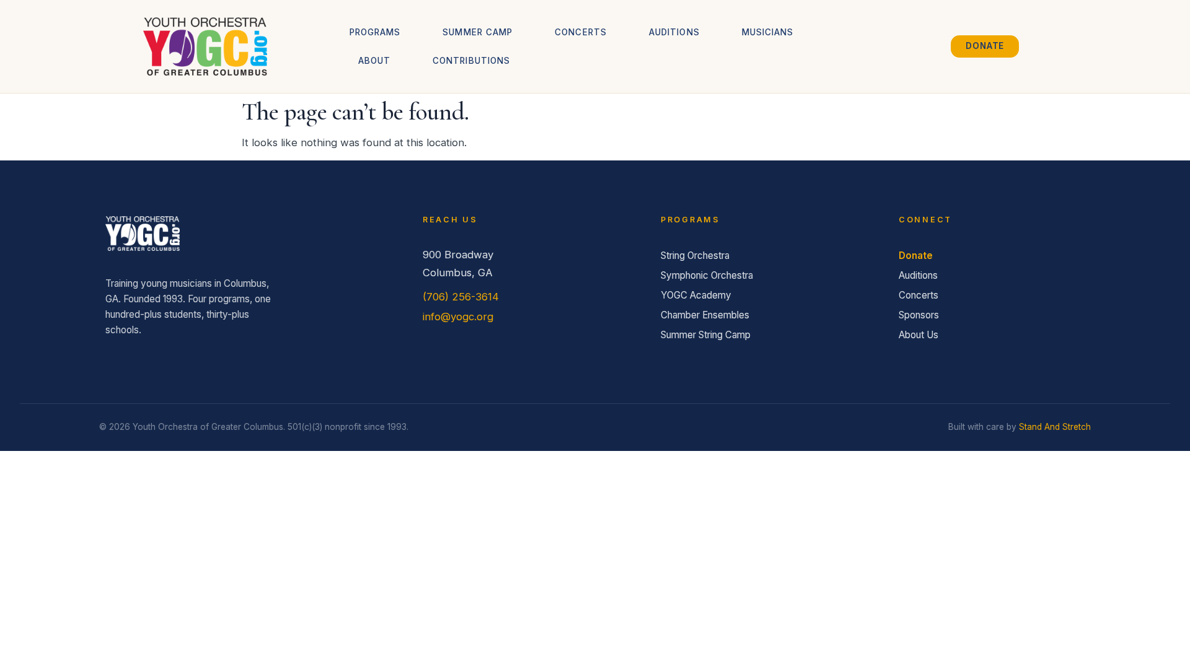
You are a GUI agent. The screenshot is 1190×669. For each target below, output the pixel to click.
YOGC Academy (696, 295)
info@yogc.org (458, 316)
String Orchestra (695, 255)
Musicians (768, 32)
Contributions (471, 61)
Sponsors (919, 315)
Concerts (581, 32)
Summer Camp (478, 32)
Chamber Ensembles (705, 315)
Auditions (674, 32)
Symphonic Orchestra (707, 275)
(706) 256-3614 (461, 297)
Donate (916, 255)
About (374, 61)
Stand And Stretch (1055, 427)
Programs (375, 32)
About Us (918, 335)
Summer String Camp (706, 335)
